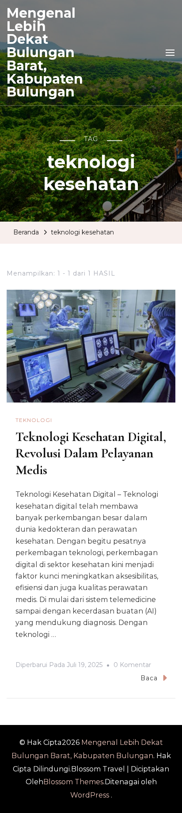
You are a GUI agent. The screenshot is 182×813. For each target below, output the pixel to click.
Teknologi (33, 420)
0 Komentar (132, 666)
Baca (149, 678)
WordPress (89, 795)
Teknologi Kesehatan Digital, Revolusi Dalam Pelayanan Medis (90, 453)
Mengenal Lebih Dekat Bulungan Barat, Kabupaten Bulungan (45, 52)
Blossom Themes (73, 782)
